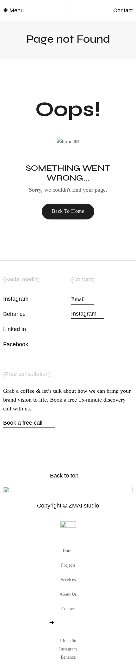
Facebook (15, 344)
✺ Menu (13, 10)
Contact (68, 608)
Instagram (15, 299)
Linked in (14, 329)
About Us (68, 594)
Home (68, 550)
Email (82, 298)
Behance (14, 314)
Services (68, 579)
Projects (68, 565)
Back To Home (68, 211)
